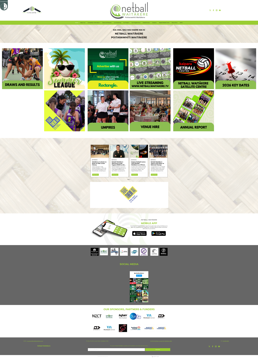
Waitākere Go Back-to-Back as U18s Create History (99, 163)
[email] (219, 10)
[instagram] (216, 10)
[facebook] (213, 10)
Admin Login (156, 356)
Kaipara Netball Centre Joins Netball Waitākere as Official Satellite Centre (138, 163)
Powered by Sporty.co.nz (103, 356)
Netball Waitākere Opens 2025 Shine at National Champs (157, 163)
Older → (129, 179)
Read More (95, 174)
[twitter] (210, 10)
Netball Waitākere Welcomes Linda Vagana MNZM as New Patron (119, 163)
